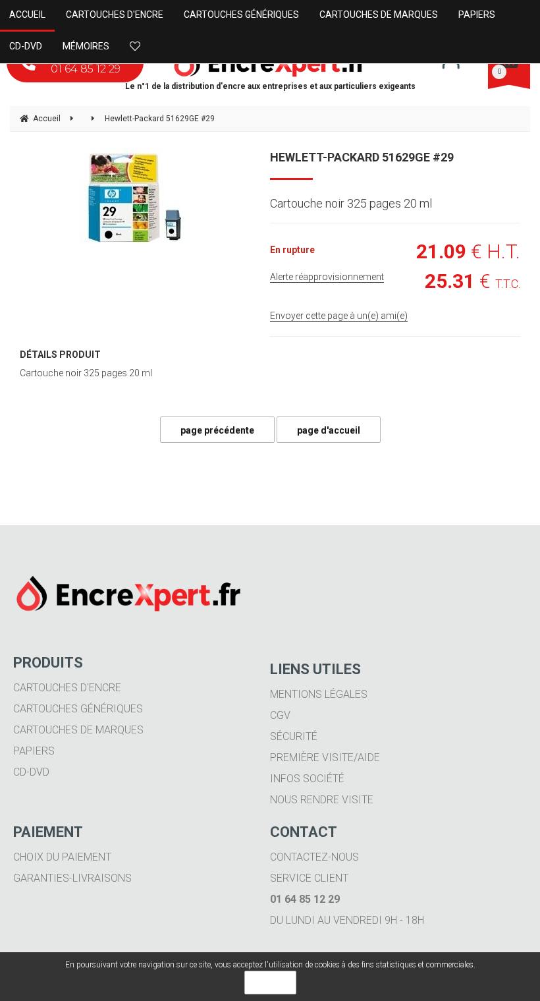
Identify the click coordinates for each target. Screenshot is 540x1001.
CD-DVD (31, 772)
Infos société (307, 778)
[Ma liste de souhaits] (138, 46)
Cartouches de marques (78, 730)
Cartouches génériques (78, 708)
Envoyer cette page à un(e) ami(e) (339, 315)
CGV (280, 715)
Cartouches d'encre (67, 687)
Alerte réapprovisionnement (327, 277)
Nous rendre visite (321, 799)
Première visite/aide (325, 757)
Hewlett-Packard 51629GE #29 (362, 157)
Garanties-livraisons (72, 878)
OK (270, 982)
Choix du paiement (62, 857)
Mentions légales (318, 694)
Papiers (34, 751)
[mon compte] (451, 64)
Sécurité (293, 736)
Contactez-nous (314, 857)
